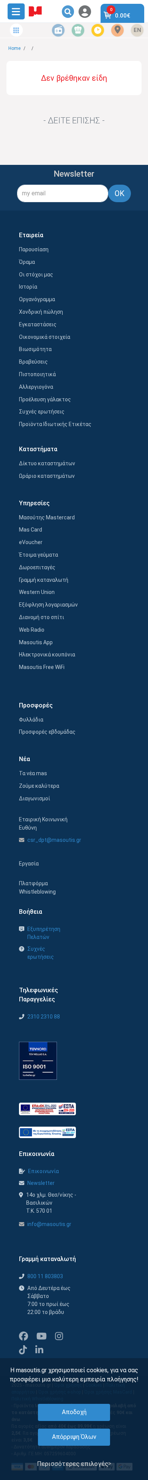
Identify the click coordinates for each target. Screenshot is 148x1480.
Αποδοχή (74, 1412)
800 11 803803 (45, 1276)
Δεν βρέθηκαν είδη (74, 78)
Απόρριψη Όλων (74, 1436)
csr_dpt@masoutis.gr (54, 840)
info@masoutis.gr (49, 1224)
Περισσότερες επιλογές (72, 1463)
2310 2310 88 (43, 1017)
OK (119, 193)
